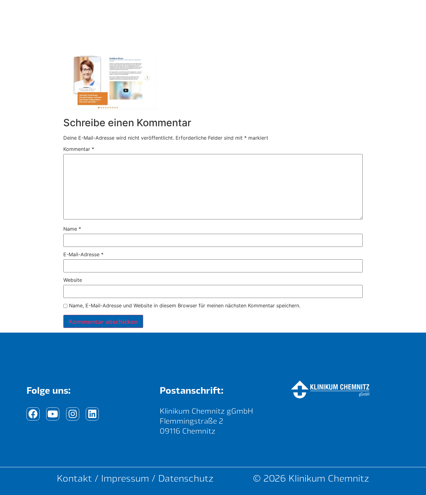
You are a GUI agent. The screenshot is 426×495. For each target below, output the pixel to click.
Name (72, 228)
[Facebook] (33, 414)
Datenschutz (186, 478)
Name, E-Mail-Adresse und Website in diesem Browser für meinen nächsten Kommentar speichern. (184, 305)
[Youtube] (52, 414)
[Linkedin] (92, 414)
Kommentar (78, 149)
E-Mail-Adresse (83, 254)
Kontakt (74, 478)
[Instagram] (72, 414)
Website (72, 279)
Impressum (125, 478)
